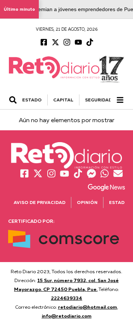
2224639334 (66, 298)
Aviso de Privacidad (39, 202)
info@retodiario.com (67, 316)
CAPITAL (63, 100)
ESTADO (32, 100)
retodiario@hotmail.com (87, 307)
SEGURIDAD (98, 100)
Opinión (87, 202)
